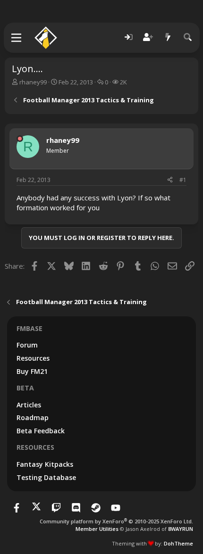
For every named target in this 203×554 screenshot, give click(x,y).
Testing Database (46, 477)
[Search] (188, 37)
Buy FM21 (32, 371)
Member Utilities (97, 528)
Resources (33, 358)
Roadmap (33, 417)
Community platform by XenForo (116, 521)
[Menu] (17, 38)
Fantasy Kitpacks (45, 464)
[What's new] (168, 37)
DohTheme (178, 543)
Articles (29, 404)
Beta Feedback (41, 430)
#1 (182, 180)
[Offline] (20, 138)
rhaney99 (33, 82)
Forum (27, 344)
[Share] (170, 180)
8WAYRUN (180, 528)
